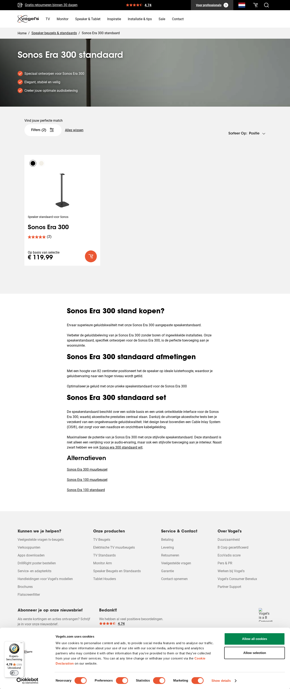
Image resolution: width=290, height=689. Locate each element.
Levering (167, 547)
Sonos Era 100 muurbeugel (87, 480)
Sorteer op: (237, 133)
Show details (221, 680)
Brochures (25, 587)
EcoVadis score (229, 555)
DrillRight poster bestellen (37, 563)
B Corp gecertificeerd (233, 547)
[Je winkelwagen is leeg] (255, 5)
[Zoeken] (242, 6)
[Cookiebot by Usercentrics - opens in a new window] (27, 681)
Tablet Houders (104, 579)
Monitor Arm (102, 563)
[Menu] (21, 643)
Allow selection (254, 653)
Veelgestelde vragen (176, 563)
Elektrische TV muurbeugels (114, 547)
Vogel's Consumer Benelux (237, 579)
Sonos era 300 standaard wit (120, 447)
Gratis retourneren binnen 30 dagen (51, 5)
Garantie (167, 571)
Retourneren (170, 555)
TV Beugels (101, 540)
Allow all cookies (254, 639)
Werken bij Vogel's (231, 571)
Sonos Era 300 (48, 228)
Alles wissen (74, 130)
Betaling (167, 540)
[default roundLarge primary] (91, 256)
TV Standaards (104, 555)
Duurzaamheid (229, 540)
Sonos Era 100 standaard (86, 490)
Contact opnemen (174, 579)
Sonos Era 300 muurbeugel (87, 469)
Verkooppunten (29, 547)
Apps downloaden (31, 555)
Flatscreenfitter (29, 595)
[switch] (122, 680)
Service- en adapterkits (34, 571)
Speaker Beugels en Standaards (117, 571)
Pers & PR (225, 563)
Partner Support (229, 587)
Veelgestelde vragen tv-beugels (41, 540)
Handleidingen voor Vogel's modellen (45, 579)
